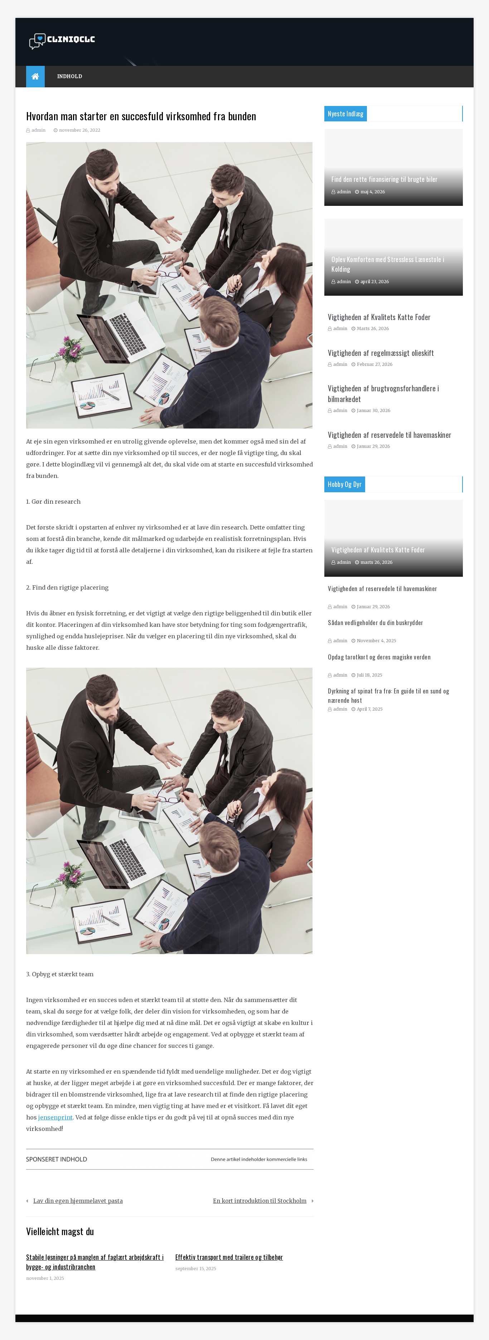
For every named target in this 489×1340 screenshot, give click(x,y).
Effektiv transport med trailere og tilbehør (229, 1257)
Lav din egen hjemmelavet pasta (78, 1201)
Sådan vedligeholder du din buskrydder (375, 622)
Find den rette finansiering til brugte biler (384, 179)
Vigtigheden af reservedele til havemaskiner (389, 434)
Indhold (69, 76)
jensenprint (55, 1117)
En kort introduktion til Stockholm (259, 1201)
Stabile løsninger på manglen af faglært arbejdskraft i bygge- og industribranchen (95, 1261)
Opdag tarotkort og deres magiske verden (379, 656)
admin (38, 130)
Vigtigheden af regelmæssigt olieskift (381, 352)
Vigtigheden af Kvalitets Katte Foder (379, 316)
